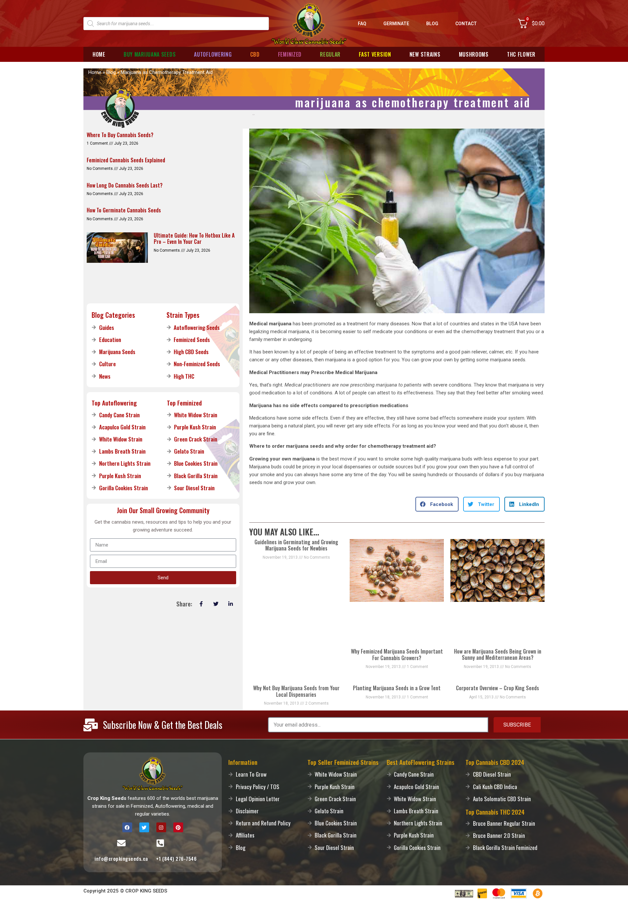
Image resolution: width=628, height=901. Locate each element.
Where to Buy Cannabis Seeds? (120, 135)
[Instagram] (161, 827)
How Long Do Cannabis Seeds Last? (125, 185)
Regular (330, 54)
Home (99, 54)
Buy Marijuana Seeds (150, 54)
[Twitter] (144, 827)
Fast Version (375, 54)
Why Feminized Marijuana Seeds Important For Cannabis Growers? (397, 654)
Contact (466, 23)
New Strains (425, 54)
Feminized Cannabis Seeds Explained (126, 160)
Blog (432, 23)
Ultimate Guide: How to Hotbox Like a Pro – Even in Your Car (194, 238)
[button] (437, 504)
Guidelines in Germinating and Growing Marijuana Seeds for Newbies (296, 545)
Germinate (396, 23)
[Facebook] (127, 827)
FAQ (362, 23)
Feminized (290, 54)
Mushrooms (474, 54)
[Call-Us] (160, 843)
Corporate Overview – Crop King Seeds (497, 688)
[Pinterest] (178, 827)
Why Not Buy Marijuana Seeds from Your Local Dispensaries (296, 691)
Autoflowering (213, 54)
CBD (255, 54)
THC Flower (521, 54)
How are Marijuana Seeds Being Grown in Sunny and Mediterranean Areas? (497, 654)
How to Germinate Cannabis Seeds (124, 210)
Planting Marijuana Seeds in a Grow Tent (397, 688)
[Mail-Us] (121, 843)
